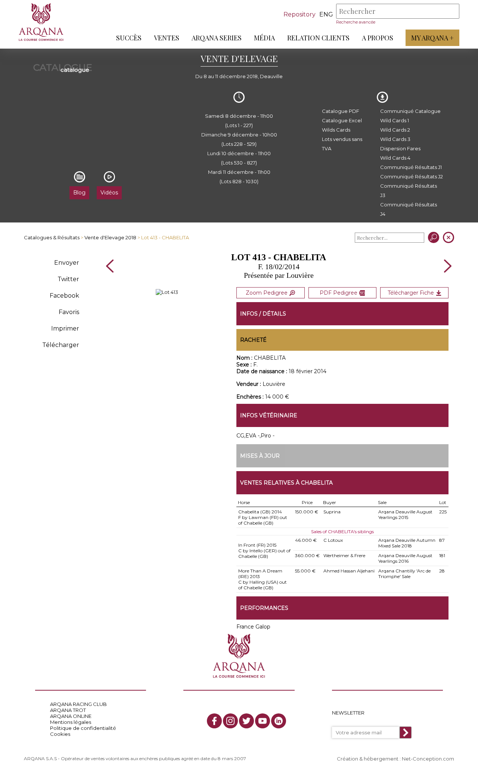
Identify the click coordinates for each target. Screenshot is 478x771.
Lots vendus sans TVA (342, 143)
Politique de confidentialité (83, 728)
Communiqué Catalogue (410, 111)
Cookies (60, 734)
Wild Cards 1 (394, 120)
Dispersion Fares (400, 148)
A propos (377, 37)
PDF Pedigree (338, 292)
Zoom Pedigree (267, 292)
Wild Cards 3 (395, 139)
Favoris (69, 312)
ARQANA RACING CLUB (78, 704)
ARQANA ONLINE (70, 716)
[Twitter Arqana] (246, 720)
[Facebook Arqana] (214, 720)
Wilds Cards (336, 130)
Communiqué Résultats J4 (408, 209)
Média (264, 37)
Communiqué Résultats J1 (411, 167)
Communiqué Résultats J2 (411, 176)
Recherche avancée (355, 22)
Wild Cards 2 (395, 130)
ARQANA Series (217, 37)
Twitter (68, 279)
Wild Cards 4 (395, 158)
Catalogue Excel (342, 120)
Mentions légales (70, 722)
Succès (129, 37)
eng (326, 14)
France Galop (253, 626)
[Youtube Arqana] (262, 720)
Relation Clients (318, 37)
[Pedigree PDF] (167, 292)
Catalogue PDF (340, 111)
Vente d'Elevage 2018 (110, 237)
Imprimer (65, 328)
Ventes (166, 37)
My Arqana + (432, 37)
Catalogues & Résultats (52, 237)
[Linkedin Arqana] (278, 720)
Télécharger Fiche (411, 292)
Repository (299, 14)
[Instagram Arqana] (230, 720)
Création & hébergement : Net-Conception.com (395, 759)
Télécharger (60, 344)
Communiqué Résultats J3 (408, 190)
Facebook (64, 295)
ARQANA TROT (68, 710)
